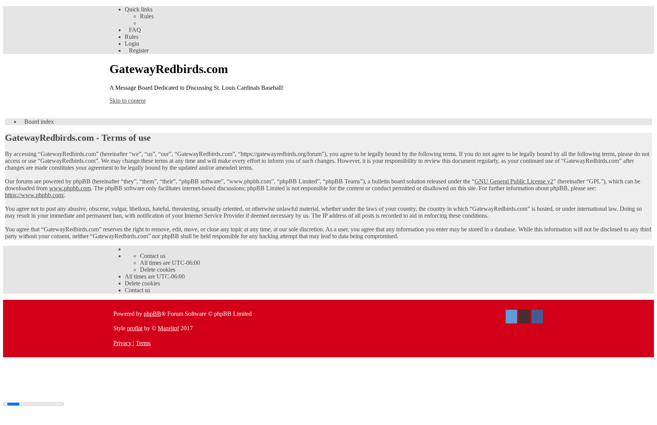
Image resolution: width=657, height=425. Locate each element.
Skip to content (128, 100)
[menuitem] (147, 16)
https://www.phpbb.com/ (34, 195)
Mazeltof (168, 328)
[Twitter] (511, 317)
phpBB (152, 313)
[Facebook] (537, 317)
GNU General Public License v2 (513, 181)
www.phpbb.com (70, 188)
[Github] (524, 317)
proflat (135, 328)
